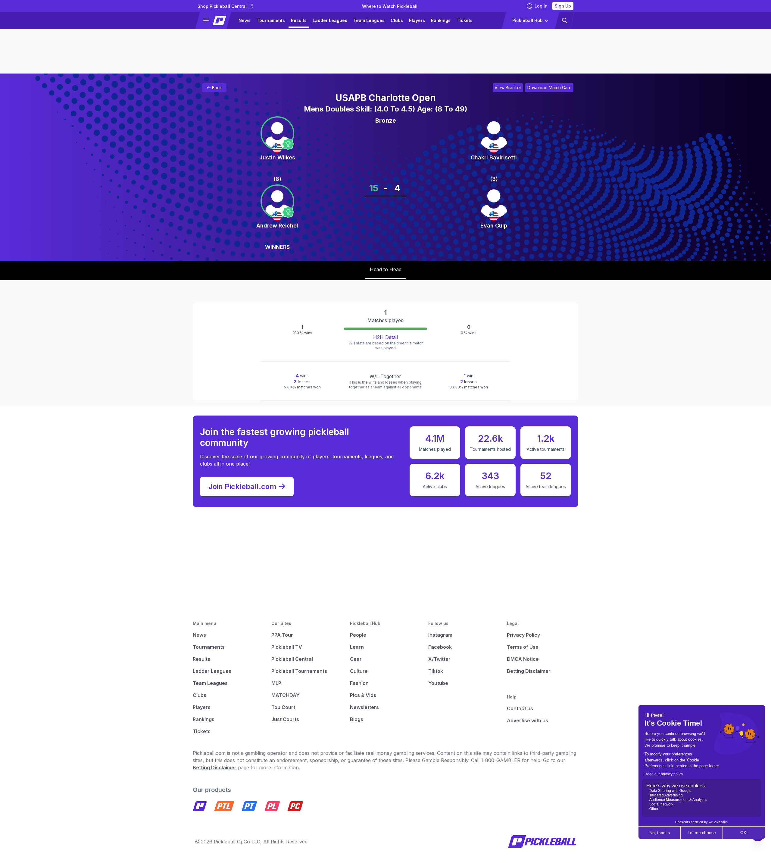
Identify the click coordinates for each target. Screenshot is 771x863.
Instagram (440, 635)
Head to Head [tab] (385, 269)
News (245, 20)
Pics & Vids (363, 695)
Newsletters (364, 707)
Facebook (440, 647)
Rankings (441, 20)
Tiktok (435, 671)
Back (217, 87)
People (358, 635)
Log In (541, 5)
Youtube (438, 683)
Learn (357, 647)
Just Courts (285, 719)
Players (417, 20)
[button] (215, 20)
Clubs (397, 20)
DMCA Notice (523, 659)
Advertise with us (527, 720)
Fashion (359, 683)
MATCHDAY (285, 695)
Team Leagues (369, 20)
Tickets (465, 20)
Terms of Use (522, 647)
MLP (276, 683)
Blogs (356, 719)
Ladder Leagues (330, 20)
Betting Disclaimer (529, 671)
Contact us (520, 708)
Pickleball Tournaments (299, 671)
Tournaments (271, 20)
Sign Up (563, 5)
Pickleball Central (292, 659)
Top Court (283, 707)
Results (299, 20)
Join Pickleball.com (242, 486)
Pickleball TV (286, 647)
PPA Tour (282, 635)
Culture (359, 671)
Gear (356, 659)
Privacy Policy (523, 635)
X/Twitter (439, 659)
